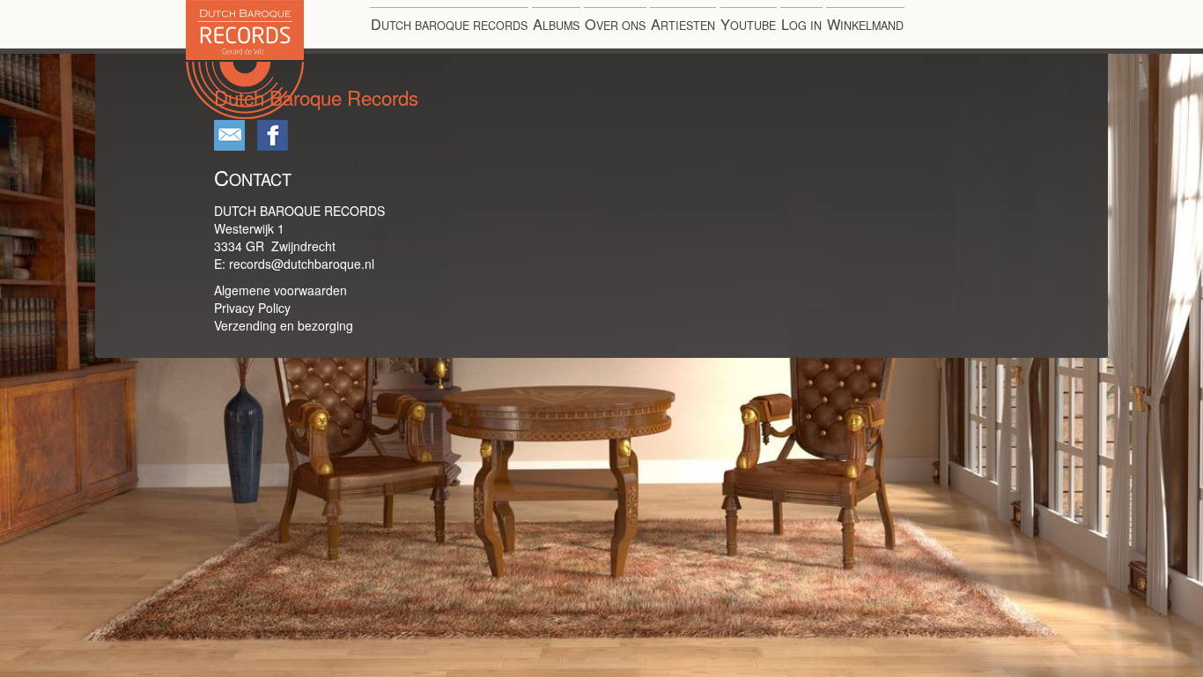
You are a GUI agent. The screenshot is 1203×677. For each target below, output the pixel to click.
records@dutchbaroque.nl (301, 263)
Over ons (615, 23)
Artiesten (683, 23)
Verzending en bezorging (283, 325)
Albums (556, 23)
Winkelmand (865, 23)
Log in (801, 23)
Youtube (748, 23)
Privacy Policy (252, 307)
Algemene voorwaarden (280, 290)
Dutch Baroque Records (303, 118)
